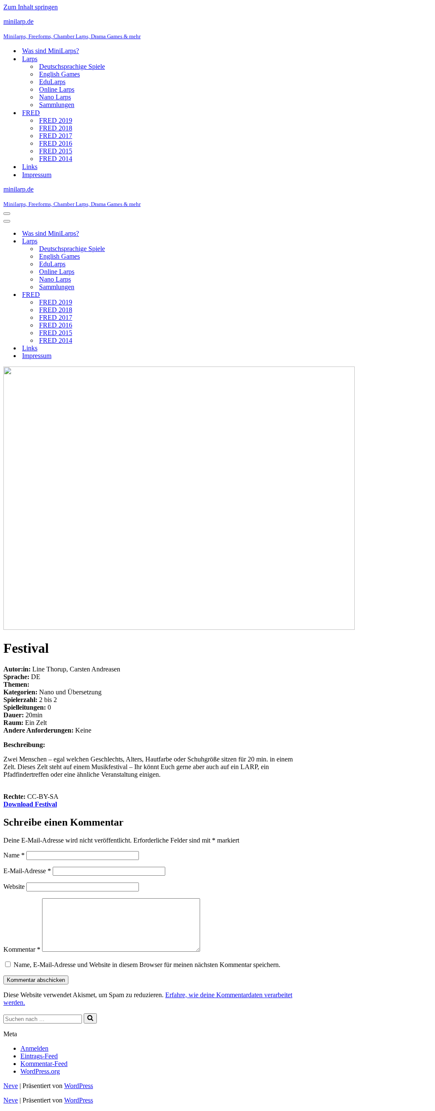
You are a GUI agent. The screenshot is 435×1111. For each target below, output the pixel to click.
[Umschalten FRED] (152, 295)
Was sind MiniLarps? (50, 50)
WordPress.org (40, 1071)
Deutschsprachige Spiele (72, 66)
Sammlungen (56, 104)
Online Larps (56, 89)
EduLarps (52, 81)
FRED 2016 (55, 143)
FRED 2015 (55, 151)
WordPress (78, 1085)
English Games (59, 74)
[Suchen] (90, 1018)
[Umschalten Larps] (152, 241)
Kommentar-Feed (44, 1063)
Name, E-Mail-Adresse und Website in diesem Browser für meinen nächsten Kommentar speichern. (147, 964)
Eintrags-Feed (39, 1056)
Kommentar (21, 949)
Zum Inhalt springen (30, 7)
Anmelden (34, 1048)
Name (14, 855)
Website (14, 886)
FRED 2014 (55, 158)
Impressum (36, 174)
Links (29, 166)
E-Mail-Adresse (27, 870)
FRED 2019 (55, 120)
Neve (10, 1085)
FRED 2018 (55, 128)
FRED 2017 (55, 135)
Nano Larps (55, 97)
